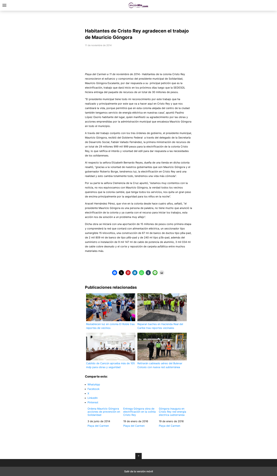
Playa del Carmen (98, 425)
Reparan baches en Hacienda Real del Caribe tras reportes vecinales (160, 326)
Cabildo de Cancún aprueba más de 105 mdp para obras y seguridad (110, 365)
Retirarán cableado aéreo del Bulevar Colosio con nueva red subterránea (159, 365)
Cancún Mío (138, 5)
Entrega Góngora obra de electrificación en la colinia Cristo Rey (139, 411)
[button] (114, 272)
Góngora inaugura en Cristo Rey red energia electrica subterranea (172, 411)
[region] (138, 19)
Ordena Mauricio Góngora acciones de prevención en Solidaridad (104, 411)
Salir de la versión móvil (138, 471)
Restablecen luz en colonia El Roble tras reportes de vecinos (110, 326)
